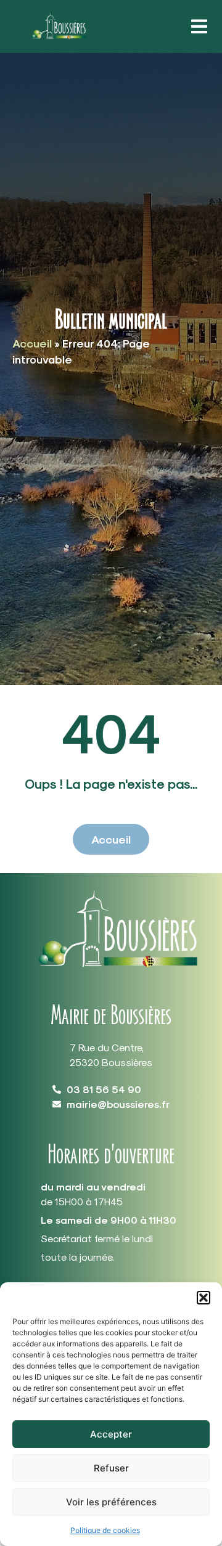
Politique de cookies (105, 1530)
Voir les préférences (111, 1502)
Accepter (111, 1434)
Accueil (32, 342)
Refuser (111, 1468)
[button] (203, 1298)
